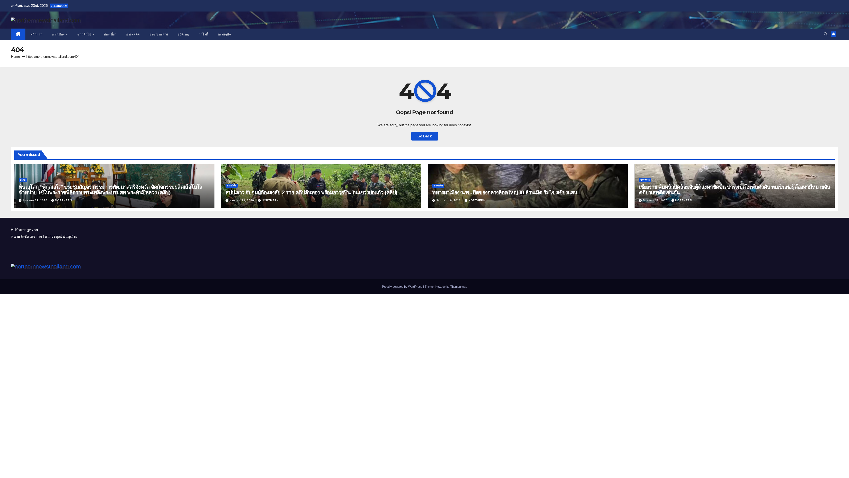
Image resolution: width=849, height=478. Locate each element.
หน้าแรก (36, 34)
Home (15, 56)
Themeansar (458, 286)
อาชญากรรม (158, 34)
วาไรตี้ (203, 34)
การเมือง (59, 34)
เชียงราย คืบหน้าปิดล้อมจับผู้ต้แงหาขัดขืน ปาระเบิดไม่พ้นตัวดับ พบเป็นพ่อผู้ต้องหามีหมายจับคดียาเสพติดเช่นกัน (734, 190)
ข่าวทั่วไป (84, 34)
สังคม (23, 180)
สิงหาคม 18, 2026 (655, 200)
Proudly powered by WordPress (402, 286)
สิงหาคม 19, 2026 (242, 200)
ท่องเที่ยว (110, 34)
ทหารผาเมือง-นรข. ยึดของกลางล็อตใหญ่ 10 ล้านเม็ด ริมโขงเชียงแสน (504, 192)
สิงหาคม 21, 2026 (35, 200)
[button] (825, 34)
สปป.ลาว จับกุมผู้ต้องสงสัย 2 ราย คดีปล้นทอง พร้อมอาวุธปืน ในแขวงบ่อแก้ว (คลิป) (311, 192)
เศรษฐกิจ (224, 34)
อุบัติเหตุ (183, 34)
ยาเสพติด (133, 34)
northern (63, 200)
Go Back (424, 136)
